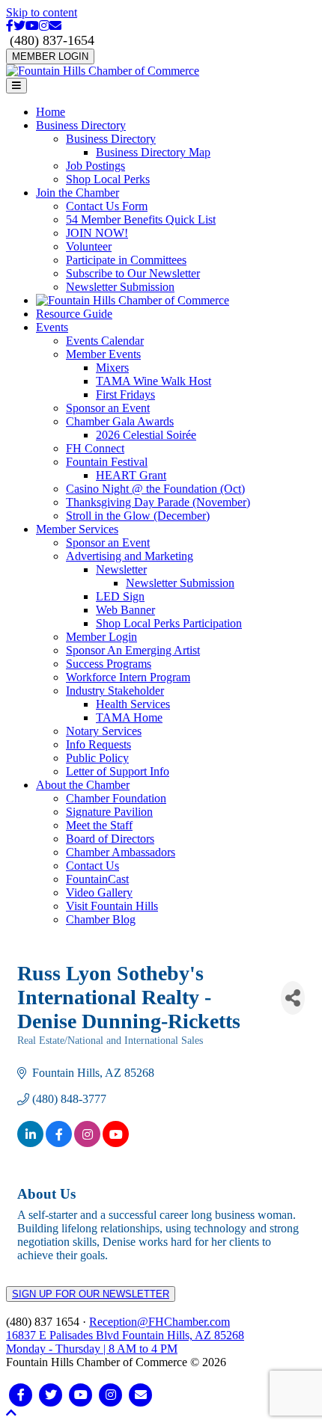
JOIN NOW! (97, 233)
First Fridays (125, 394)
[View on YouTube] (116, 1143)
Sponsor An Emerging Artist (133, 650)
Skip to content (41, 12)
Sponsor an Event (108, 408)
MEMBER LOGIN (50, 56)
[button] (11, 1413)
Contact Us (92, 865)
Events (52, 327)
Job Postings (95, 165)
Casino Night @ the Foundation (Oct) (155, 488)
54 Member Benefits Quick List (141, 219)
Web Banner (125, 609)
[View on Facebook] (59, 1143)
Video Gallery (99, 892)
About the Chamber (83, 784)
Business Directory (81, 125)
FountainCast (97, 879)
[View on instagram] (87, 1143)
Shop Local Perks (108, 179)
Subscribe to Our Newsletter (133, 273)
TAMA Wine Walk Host (153, 381)
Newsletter (121, 569)
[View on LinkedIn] (30, 1143)
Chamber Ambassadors (120, 852)
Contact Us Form (107, 206)
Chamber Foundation (116, 798)
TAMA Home (129, 717)
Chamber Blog (101, 919)
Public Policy (97, 758)
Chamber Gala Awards (120, 421)
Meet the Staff (99, 825)
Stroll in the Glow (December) (138, 515)
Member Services (77, 529)
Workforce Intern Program (128, 677)
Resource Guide (74, 313)
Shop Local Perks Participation (169, 623)
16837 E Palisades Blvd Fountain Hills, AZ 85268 (125, 1342)
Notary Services (104, 731)
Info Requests (98, 744)
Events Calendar (105, 340)
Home (50, 111)
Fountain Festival (107, 461)
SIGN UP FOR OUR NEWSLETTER (90, 1294)
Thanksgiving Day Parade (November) (158, 502)
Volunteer (89, 246)
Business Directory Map (153, 152)
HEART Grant (131, 475)
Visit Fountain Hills (112, 906)
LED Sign (120, 596)
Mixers (112, 367)
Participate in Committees (126, 259)
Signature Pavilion (109, 811)
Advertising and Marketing (129, 556)
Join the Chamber (77, 192)
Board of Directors (110, 838)
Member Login (101, 636)
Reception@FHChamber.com (159, 1321)
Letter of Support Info (117, 771)
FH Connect (95, 448)
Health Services (133, 704)
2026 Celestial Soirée (146, 434)
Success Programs (108, 663)
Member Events (103, 354)
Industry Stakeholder (115, 690)
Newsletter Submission (120, 286)
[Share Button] (293, 998)
